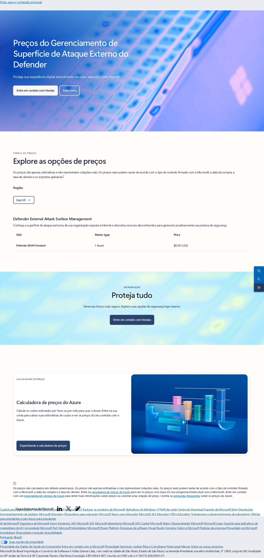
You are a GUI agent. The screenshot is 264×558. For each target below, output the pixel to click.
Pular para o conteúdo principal (21, 2)
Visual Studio (156, 528)
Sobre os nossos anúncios (207, 546)
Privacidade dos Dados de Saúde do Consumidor (30, 546)
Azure (53, 523)
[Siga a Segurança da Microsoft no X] (69, 509)
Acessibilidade (53, 532)
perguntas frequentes (186, 496)
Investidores (7, 532)
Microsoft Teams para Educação (118, 514)
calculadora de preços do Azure (111, 492)
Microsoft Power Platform (103, 528)
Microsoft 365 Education (154, 514)
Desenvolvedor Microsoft (187, 523)
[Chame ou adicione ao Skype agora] (258, 279)
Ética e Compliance (154, 546)
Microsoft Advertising (108, 523)
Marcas (185, 546)
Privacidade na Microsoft (241, 528)
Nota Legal (174, 546)
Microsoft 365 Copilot (136, 523)
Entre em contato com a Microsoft (83, 546)
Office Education (180, 514)
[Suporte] (258, 287)
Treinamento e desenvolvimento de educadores (220, 514)
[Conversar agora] (258, 270)
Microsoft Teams (160, 523)
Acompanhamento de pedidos (19, 514)
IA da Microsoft (9, 523)
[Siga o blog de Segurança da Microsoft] (78, 509)
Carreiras (171, 528)
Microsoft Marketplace (73, 528)
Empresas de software (133, 528)
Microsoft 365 (85, 523)
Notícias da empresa (213, 528)
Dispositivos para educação (81, 514)
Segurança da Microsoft (34, 523)
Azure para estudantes (42, 519)
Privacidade (112, 546)
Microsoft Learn (213, 523)
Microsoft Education (51, 514)
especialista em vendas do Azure (44, 496)
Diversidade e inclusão (30, 532)
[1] (14, 482)
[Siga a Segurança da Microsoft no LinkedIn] (59, 509)
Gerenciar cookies (131, 546)
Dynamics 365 (67, 523)
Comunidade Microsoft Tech (40, 528)
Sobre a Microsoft (188, 528)
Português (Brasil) (11, 537)
